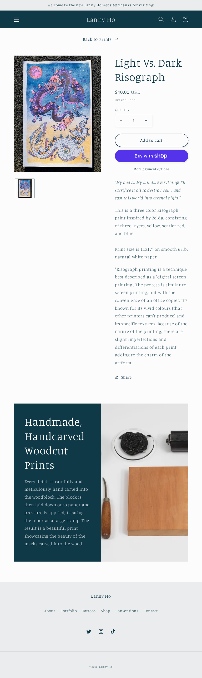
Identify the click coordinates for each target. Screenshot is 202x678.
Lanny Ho (106, 666)
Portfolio (68, 610)
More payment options (151, 169)
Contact (151, 610)
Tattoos (88, 610)
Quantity (122, 109)
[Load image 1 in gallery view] (24, 188)
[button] (17, 19)
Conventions (126, 610)
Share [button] (126, 377)
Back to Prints (97, 39)
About (49, 610)
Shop (105, 610)
